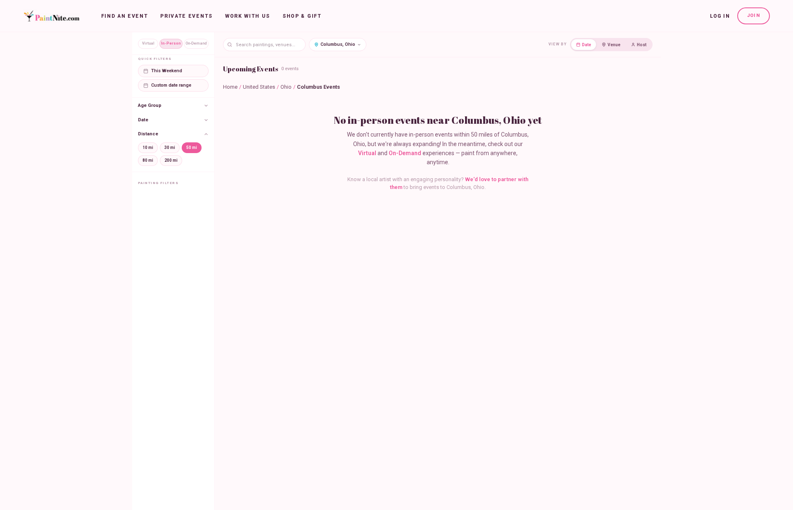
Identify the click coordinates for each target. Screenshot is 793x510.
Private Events (186, 16)
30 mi (169, 147)
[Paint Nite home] (51, 16)
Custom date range (171, 85)
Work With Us (247, 16)
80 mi (147, 160)
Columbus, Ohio (338, 44)
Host (641, 44)
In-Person (171, 43)
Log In (720, 16)
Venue (614, 44)
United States (259, 87)
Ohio (286, 87)
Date (586, 44)
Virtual (148, 43)
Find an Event (124, 16)
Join (753, 15)
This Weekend (166, 70)
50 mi (191, 147)
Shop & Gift (302, 16)
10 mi (147, 147)
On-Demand (196, 43)
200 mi (171, 160)
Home (230, 87)
